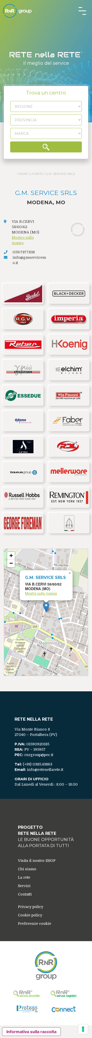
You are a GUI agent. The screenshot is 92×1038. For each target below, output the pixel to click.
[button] (46, 607)
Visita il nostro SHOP (36, 861)
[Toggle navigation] (82, 11)
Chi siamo (27, 869)
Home (22, 174)
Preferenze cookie (34, 924)
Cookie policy (30, 915)
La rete (36, 174)
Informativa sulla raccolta (31, 1031)
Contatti (25, 894)
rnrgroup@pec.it (38, 755)
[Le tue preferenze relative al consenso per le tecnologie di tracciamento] (83, 1029)
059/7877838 (24, 252)
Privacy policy (30, 907)
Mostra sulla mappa (41, 593)
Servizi (24, 886)
